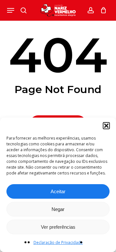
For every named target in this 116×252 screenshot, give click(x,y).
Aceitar (58, 191)
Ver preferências (58, 227)
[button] (106, 125)
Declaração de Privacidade (58, 242)
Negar (58, 209)
